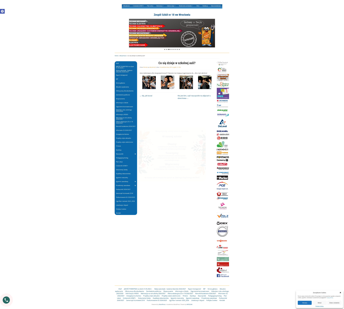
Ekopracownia (168, 291)
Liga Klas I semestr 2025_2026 (179, 300)
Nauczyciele (202, 296)
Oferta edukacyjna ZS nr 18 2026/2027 (180, 293)
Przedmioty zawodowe (209, 298)
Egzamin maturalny (177, 298)
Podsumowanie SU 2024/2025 (157, 300)
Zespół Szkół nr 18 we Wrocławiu (172, 14)
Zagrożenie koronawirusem (200, 291)
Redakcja (205, 6)
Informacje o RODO (132, 293)
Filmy (197, 6)
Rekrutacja (159, 6)
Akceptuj (304, 303)
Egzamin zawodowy (192, 298)
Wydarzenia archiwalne (185, 6)
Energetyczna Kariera (134, 296)
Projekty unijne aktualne (151, 296)
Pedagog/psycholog (215, 296)
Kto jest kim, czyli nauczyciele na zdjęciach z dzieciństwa (194, 97)
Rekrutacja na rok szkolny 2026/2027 (153, 293)
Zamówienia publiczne (153, 291)
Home (116, 56)
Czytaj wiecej (330, 297)
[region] (172, 33)
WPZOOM (189, 304)
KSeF (120, 289)
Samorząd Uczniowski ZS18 (135, 300)
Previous (131, 32)
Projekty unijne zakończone (171, 296)
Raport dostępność (194, 289)
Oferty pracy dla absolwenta (134, 291)
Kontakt (222, 300)
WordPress (162, 304)
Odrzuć (319, 303)
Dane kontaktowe (216, 6)
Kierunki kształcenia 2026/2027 (205, 293)
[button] (2, 11)
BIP (204, 289)
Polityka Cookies (320, 306)
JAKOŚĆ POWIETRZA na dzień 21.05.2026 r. (138, 289)
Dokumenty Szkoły (144, 298)
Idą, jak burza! (146, 96)
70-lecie (185, 296)
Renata (145, 67)
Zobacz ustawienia (334, 303)
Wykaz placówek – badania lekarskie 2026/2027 (170, 289)
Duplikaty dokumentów (161, 298)
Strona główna (212, 289)
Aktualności (126, 6)
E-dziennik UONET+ (138, 6)
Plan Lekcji (150, 6)
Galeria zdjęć (170, 6)
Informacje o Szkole (181, 291)
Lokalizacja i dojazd (197, 300)
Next (212, 32)
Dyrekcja (193, 296)
